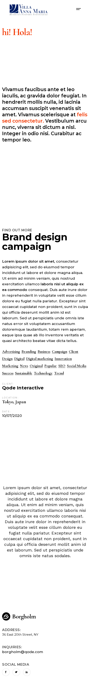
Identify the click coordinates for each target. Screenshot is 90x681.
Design (7, 358)
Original (36, 366)
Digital (19, 358)
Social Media (76, 366)
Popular (50, 366)
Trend (59, 373)
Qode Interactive (23, 388)
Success (7, 373)
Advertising (11, 351)
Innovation (63, 358)
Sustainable (23, 373)
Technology (43, 373)
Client (73, 351)
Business (44, 351)
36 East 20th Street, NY (20, 634)
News (24, 366)
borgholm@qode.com (22, 652)
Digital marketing (39, 358)
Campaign (59, 351)
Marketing (10, 366)
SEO (61, 366)
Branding (29, 351)
